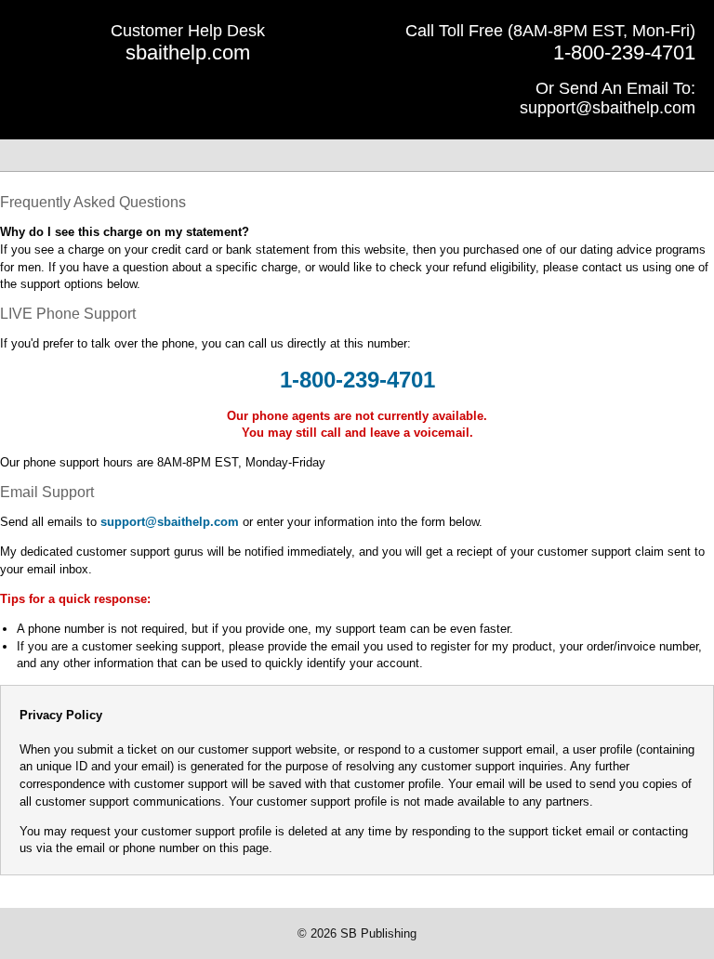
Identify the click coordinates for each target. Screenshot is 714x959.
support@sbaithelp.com (607, 108)
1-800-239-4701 (624, 52)
